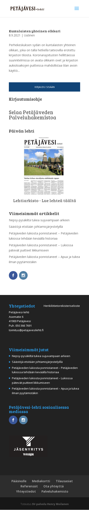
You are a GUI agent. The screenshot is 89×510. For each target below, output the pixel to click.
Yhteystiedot (26, 491)
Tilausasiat (64, 481)
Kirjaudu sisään (45, 87)
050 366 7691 (23, 326)
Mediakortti (41, 481)
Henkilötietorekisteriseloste (62, 306)
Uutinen (29, 35)
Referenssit (29, 486)
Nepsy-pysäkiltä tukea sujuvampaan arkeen (39, 220)
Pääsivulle (18, 481)
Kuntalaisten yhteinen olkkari (34, 31)
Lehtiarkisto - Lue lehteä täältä (44, 200)
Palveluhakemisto (54, 491)
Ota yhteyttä (53, 486)
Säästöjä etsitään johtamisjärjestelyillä (36, 227)
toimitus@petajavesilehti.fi (26, 330)
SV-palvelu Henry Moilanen (50, 504)
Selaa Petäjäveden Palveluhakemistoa (32, 115)
